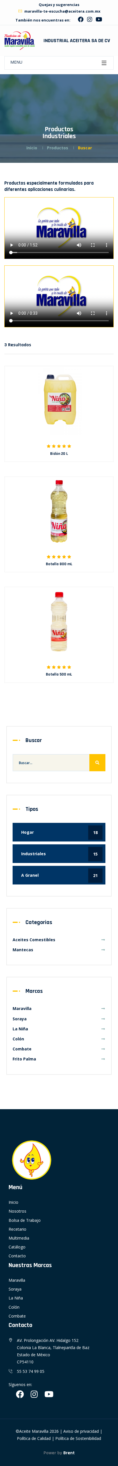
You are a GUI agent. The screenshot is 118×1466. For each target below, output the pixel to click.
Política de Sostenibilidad (78, 1438)
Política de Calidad (34, 1438)
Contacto (17, 1255)
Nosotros (17, 1211)
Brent (69, 1453)
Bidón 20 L (59, 453)
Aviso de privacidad (81, 1431)
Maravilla (22, 1008)
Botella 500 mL (59, 674)
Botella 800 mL (59, 564)
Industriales (59, 854)
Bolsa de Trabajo (25, 1220)
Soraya (20, 1018)
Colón (18, 1039)
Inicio (31, 147)
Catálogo (17, 1247)
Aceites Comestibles (34, 939)
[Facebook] (80, 20)
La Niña (20, 1029)
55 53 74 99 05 (30, 1371)
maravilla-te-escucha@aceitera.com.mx (62, 11)
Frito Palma (24, 1059)
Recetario (17, 1229)
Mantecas (23, 949)
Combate (22, 1049)
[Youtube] (99, 20)
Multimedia (19, 1238)
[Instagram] (89, 20)
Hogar (59, 832)
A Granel (59, 875)
